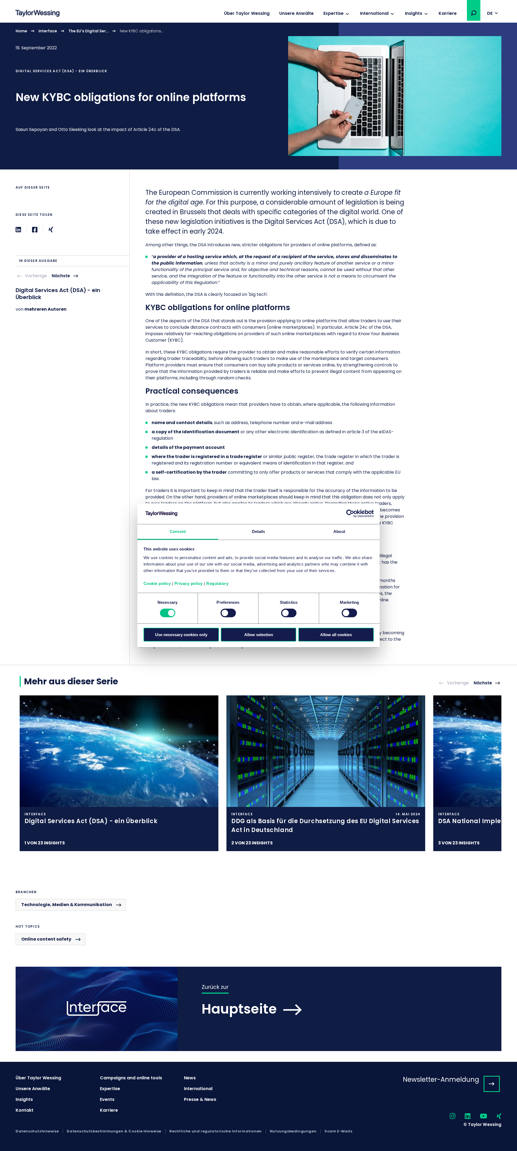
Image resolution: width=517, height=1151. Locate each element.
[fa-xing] (494, 1116)
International (374, 13)
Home (21, 31)
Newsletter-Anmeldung (441, 1079)
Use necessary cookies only (181, 634)
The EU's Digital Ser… (88, 31)
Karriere (448, 13)
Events (107, 1099)
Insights (413, 13)
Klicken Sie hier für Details (119, 773)
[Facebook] (34, 230)
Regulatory (217, 583)
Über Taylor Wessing (247, 13)
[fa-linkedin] (462, 1116)
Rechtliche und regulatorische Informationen (215, 1131)
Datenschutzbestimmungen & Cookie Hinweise (114, 1131)
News (190, 1078)
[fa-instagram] (447, 1116)
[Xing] (50, 230)
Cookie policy (157, 583)
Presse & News (200, 1099)
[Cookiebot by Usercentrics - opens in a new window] (350, 513)
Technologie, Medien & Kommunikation (66, 905)
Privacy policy (188, 583)
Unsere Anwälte (296, 13)
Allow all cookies (336, 634)
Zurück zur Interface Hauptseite (258, 1009)
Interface (48, 31)
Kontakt (24, 1110)
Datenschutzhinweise (37, 1131)
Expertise (333, 13)
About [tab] (339, 531)
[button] (473, 13)
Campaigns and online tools (131, 1078)
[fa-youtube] (478, 1116)
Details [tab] (258, 531)
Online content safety (46, 939)
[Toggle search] (473, 13)
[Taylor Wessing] (37, 13)
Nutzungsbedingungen (293, 1131)
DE (489, 13)
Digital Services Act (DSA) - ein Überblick (58, 293)
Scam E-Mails (338, 1131)
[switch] (228, 613)
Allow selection (258, 634)
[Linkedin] (18, 230)
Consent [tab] (178, 531)
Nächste (61, 276)
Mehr (258, 96)
